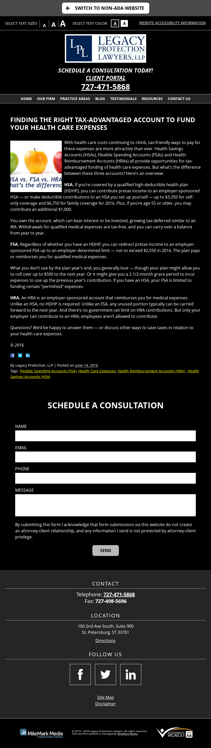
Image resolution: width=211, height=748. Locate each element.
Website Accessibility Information (172, 22)
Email (21, 447)
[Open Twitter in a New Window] (105, 674)
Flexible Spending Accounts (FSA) (48, 370)
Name (21, 426)
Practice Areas (75, 98)
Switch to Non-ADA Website (109, 8)
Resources (152, 98)
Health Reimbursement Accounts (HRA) (152, 370)
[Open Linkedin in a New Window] (130, 674)
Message (24, 490)
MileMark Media (128, 733)
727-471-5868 (105, 86)
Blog (100, 98)
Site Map (105, 697)
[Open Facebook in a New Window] (80, 674)
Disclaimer (105, 704)
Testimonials (123, 98)
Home (26, 98)
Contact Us (179, 98)
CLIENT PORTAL (106, 78)
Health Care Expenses (97, 370)
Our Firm (46, 98)
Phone (22, 469)
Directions (105, 640)
